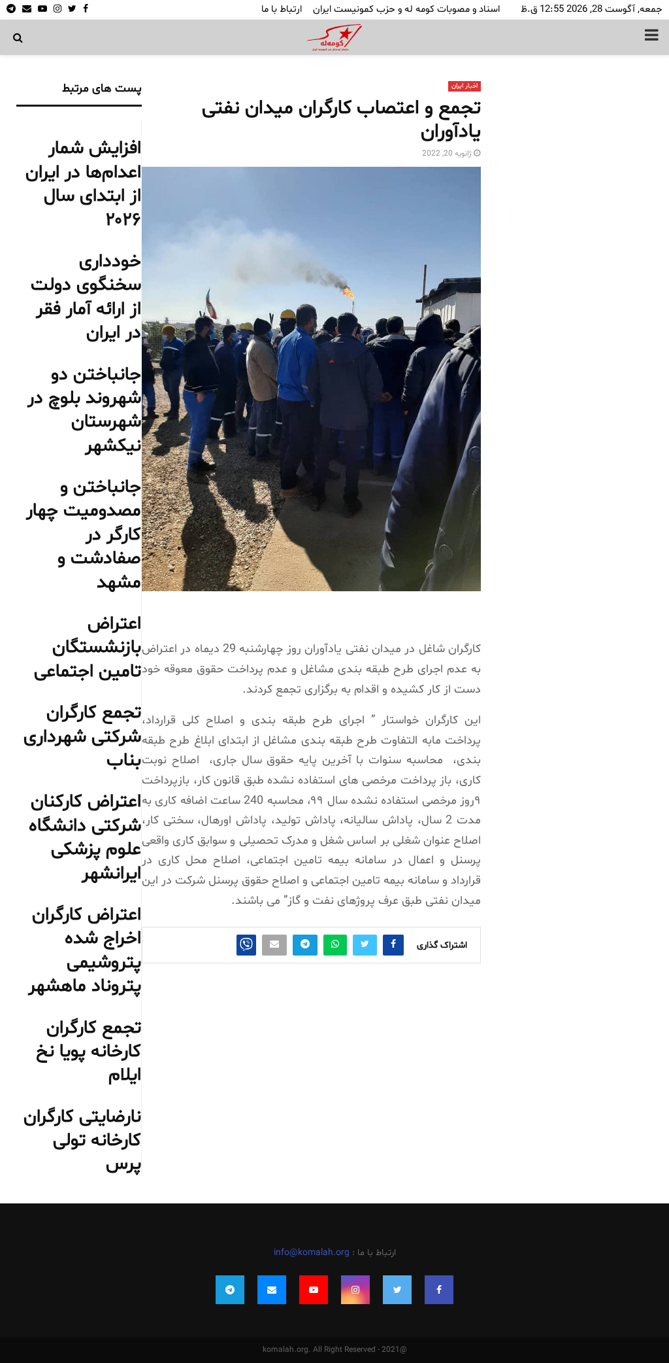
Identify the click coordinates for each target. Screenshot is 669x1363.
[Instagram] (355, 1289)
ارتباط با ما (281, 9)
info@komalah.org (312, 1253)
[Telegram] (230, 1289)
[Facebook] (439, 1289)
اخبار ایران (464, 86)
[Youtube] (313, 1289)
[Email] (271, 1289)
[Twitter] (397, 1289)
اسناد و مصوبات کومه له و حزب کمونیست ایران (406, 9)
